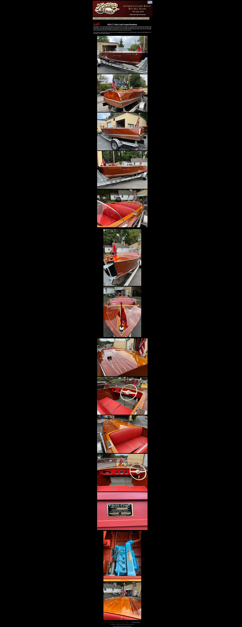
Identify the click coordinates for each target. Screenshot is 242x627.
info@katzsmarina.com (136, 622)
